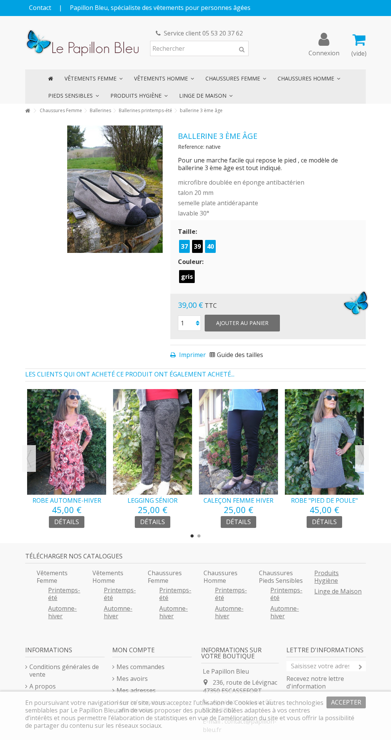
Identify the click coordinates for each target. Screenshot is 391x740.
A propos (42, 686)
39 (197, 246)
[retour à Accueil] (27, 111)
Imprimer (192, 355)
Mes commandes (140, 667)
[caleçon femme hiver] (238, 442)
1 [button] (192, 535)
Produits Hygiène (326, 577)
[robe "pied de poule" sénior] (324, 442)
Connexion (324, 52)
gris (187, 276)
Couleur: (191, 261)
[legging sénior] (152, 442)
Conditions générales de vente (64, 670)
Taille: (188, 231)
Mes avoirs (132, 678)
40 (210, 246)
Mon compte (133, 650)
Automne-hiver (62, 612)
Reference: (191, 146)
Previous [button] (29, 458)
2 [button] (198, 535)
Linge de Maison (338, 591)
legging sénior (153, 500)
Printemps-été (64, 594)
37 (184, 246)
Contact (40, 7)
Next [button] (362, 458)
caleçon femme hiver (238, 500)
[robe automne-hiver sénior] (66, 442)
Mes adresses (136, 690)
